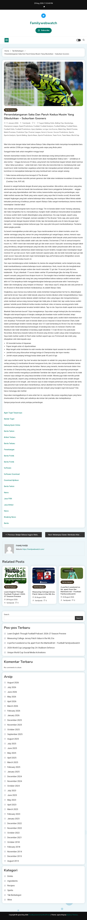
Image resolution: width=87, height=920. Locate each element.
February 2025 (13, 767)
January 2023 (13, 818)
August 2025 (13, 739)
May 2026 (11, 696)
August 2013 (13, 861)
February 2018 (13, 847)
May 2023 (11, 800)
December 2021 (14, 837)
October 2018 (13, 842)
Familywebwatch (43, 23)
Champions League (11, 126)
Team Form (57, 135)
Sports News (32, 135)
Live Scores (53, 129)
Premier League (34, 132)
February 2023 (13, 814)
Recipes (11, 885)
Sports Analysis (10, 135)
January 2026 (13, 715)
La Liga (45, 129)
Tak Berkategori (10, 110)
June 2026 (12, 692)
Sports (71, 132)
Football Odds (9, 129)
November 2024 (14, 781)
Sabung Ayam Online (12, 425)
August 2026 (13, 682)
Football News (71, 126)
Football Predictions (22, 129)
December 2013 (14, 856)
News (6, 492)
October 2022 (13, 833)
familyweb (26, 123)
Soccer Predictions (61, 132)
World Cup (75, 135)
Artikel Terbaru (9, 437)
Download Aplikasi (11, 480)
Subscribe (45, 30)
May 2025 (11, 753)
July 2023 (11, 790)
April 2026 (11, 701)
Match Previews (10, 132)
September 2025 (14, 734)
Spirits (10, 890)
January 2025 (13, 772)
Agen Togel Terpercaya (13, 413)
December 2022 (14, 823)
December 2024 (14, 776)
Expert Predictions (26, 126)
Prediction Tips (22, 132)
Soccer (50, 132)
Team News (66, 135)
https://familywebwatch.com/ (33, 549)
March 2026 (12, 706)
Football (37, 126)
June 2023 (12, 795)
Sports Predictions (45, 135)
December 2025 (14, 720)
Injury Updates (36, 129)
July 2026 (11, 687)
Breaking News (10, 517)
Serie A (44, 132)
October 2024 (13, 786)
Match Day (62, 129)
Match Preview (72, 129)
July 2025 (11, 743)
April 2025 (11, 758)
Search (6, 614)
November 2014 (14, 851)
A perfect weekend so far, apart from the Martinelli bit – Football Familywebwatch (71, 590)
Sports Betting (21, 135)
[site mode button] (78, 40)
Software (7, 468)
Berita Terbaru (9, 443)
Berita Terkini (9, 431)
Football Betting (60, 126)
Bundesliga (69, 123)
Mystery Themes (72, 915)
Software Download (12, 474)
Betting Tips (59, 123)
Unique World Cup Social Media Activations (26, 652)
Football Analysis (46, 126)
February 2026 (13, 711)
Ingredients (12, 881)
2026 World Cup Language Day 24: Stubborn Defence (31, 648)
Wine (9, 899)
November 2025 (14, 725)
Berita (6, 523)
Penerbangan (9, 449)
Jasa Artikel (8, 505)
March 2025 (12, 762)
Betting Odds (49, 123)
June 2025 (12, 748)
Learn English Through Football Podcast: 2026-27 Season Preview (15, 594)
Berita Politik (9, 456)
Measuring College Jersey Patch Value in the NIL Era (43, 593)
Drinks (10, 876)
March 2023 (12, 809)
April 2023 (11, 804)
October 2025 (13, 729)
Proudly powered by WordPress (39, 915)
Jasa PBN (8, 499)
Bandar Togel (9, 419)
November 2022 (14, 828)
